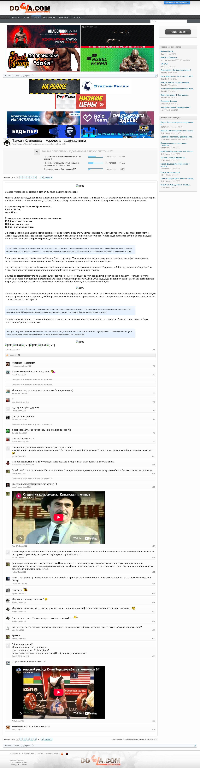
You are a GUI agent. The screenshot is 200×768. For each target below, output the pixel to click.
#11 (153, 465)
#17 (153, 583)
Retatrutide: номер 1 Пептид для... (175, 95)
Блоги (36, 17)
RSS (62, 754)
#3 (154, 375)
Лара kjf (164, 73)
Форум (26, 17)
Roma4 (14, 375)
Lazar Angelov (17, 487)
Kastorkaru (16, 583)
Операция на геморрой (170, 172)
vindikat (14, 473)
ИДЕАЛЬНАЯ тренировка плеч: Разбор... (177, 131)
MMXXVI (164, 64)
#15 (153, 557)
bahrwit (53, 144)
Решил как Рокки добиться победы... (175, 185)
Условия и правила (17, 760)
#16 (153, 572)
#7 (154, 419)
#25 (153, 721)
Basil (163, 54)
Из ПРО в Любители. (169, 58)
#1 (154, 350)
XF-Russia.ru (22, 765)
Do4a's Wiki (63, 17)
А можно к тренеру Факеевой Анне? (175, 107)
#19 (153, 602)
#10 (153, 456)
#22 (153, 630)
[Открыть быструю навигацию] (156, 76)
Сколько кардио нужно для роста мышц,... (178, 179)
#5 (154, 402)
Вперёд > (48, 177)
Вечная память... (168, 51)
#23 (153, 639)
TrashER (15, 546)
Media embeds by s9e (19, 762)
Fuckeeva (164, 104)
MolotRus (164, 175)
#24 (153, 656)
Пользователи (49, 17)
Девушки (28, 144)
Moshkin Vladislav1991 (170, 60)
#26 (153, 729)
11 (42, 177)
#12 (153, 473)
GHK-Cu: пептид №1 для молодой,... (176, 83)
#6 (154, 411)
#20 (153, 611)
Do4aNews (165, 127)
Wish (13, 721)
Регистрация (178, 31)
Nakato (14, 411)
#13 (153, 487)
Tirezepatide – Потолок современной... (176, 70)
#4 (154, 393)
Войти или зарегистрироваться (176, 2)
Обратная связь (28, 753)
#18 (153, 594)
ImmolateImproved (18, 465)
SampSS (15, 433)
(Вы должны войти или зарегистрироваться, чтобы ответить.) (135, 739)
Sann (13, 729)
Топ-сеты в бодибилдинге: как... (174, 158)
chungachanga (17, 366)
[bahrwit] (7, 142)
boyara (14, 594)
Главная (49, 753)
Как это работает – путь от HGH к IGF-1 (177, 76)
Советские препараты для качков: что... (177, 137)
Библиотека (77, 17)
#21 (153, 621)
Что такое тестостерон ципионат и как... (177, 89)
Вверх (56, 753)
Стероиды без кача (169, 101)
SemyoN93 (16, 393)
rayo (13, 630)
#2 (154, 366)
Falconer (15, 419)
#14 (153, 546)
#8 (154, 433)
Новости (15, 17)
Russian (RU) (15, 753)
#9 (154, 441)
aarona (14, 456)
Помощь (40, 753)
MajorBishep (16, 402)
